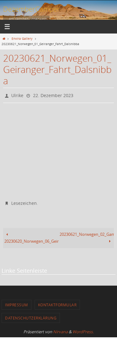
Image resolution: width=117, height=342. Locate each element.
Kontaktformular (57, 302)
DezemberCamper (31, 8)
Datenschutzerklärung (30, 315)
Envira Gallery (22, 38)
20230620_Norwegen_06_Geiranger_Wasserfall (31, 238)
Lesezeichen (24, 201)
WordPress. (83, 329)
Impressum (16, 302)
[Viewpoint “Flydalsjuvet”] (31, 132)
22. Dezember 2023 (53, 95)
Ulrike (17, 95)
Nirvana (60, 329)
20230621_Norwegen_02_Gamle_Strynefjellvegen (87, 232)
